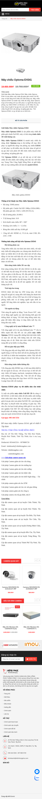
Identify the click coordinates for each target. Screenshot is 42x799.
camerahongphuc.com (16, 454)
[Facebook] (37, 772)
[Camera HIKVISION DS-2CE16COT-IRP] (11, 575)
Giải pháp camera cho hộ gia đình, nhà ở (15, 495)
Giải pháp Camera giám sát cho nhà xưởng (16, 469)
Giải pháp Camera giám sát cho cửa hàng (15, 461)
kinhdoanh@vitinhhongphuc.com (18, 758)
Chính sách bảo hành (10, 732)
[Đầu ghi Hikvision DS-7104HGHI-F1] (31, 615)
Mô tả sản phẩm (21, 120)
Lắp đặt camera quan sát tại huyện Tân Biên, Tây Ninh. (21, 515)
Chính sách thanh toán (11, 722)
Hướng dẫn (7, 707)
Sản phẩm (7, 700)
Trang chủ (4, 18)
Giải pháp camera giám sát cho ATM (14, 483)
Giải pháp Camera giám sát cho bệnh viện (16, 473)
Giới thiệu (7, 697)
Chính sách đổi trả (9, 729)
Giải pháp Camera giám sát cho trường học (16, 465)
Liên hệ (6, 714)
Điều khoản (7, 704)
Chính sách (7, 710)
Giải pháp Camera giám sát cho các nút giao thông (19, 487)
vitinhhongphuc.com (15, 450)
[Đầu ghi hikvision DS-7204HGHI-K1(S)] (11, 615)
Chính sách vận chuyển (11, 725)
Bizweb (12, 796)
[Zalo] (37, 778)
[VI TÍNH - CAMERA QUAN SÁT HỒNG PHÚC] (21, 4)
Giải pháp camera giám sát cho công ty (15, 491)
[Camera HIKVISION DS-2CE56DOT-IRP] (31, 575)
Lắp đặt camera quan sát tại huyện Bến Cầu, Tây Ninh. (20, 532)
